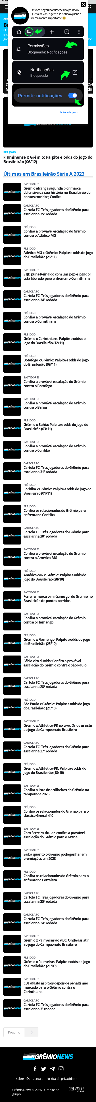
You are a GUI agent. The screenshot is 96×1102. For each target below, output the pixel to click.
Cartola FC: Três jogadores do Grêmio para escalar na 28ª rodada (56, 684)
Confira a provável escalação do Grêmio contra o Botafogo (54, 384)
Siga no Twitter (43, 1069)
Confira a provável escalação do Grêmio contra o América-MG (54, 555)
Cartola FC (31, 205)
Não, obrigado (69, 112)
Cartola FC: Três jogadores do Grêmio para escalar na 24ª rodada (56, 921)
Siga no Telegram (52, 1069)
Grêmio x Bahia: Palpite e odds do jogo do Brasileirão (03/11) (55, 427)
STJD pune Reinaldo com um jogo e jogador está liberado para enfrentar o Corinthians (57, 276)
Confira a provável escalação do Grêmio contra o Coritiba (54, 448)
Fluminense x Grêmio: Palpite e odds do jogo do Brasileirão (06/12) (47, 159)
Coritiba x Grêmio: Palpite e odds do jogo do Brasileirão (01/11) (57, 491)
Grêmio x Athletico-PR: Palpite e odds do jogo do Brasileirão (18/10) (54, 770)
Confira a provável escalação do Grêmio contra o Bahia (54, 405)
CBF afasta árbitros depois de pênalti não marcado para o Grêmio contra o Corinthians (55, 987)
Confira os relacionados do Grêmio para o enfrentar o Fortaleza (56, 878)
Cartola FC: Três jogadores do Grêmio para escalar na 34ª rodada (56, 298)
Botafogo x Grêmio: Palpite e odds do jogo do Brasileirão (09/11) (56, 362)
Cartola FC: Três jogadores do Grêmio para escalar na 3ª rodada (56, 1007)
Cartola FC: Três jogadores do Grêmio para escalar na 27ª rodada (56, 749)
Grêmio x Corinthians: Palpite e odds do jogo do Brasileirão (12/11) (54, 341)
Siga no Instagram (61, 1069)
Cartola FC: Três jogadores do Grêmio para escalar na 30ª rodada (56, 534)
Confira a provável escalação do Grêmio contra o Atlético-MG (54, 233)
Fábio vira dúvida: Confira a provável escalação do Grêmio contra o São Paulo (55, 663)
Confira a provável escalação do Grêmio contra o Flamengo (54, 620)
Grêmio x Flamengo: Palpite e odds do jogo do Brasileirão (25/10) (56, 641)
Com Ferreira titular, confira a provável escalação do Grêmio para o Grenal (54, 835)
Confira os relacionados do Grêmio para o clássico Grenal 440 (56, 813)
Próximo (14, 1032)
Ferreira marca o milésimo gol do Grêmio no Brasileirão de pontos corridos (58, 598)
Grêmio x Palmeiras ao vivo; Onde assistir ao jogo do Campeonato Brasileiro (56, 942)
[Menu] (7, 6)
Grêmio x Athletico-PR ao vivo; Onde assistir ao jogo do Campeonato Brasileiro (57, 727)
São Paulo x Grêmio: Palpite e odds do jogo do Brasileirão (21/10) (56, 706)
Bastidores (31, 184)
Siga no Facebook (35, 1069)
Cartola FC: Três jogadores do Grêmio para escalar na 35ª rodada (56, 212)
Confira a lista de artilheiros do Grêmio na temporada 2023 (56, 792)
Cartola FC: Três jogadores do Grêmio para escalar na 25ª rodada (56, 899)
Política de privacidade (61, 1078)
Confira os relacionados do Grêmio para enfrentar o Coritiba (54, 512)
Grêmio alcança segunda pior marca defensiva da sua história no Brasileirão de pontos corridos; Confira (56, 192)
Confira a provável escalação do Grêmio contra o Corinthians (54, 319)
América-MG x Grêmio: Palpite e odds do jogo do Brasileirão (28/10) (54, 577)
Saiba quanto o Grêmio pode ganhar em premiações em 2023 (55, 856)
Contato (38, 1078)
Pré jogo (9, 152)
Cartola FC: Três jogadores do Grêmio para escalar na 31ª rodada (56, 470)
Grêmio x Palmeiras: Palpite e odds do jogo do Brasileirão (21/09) (56, 964)
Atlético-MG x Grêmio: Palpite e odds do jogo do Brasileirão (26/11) (58, 255)
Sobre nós (22, 1078)
